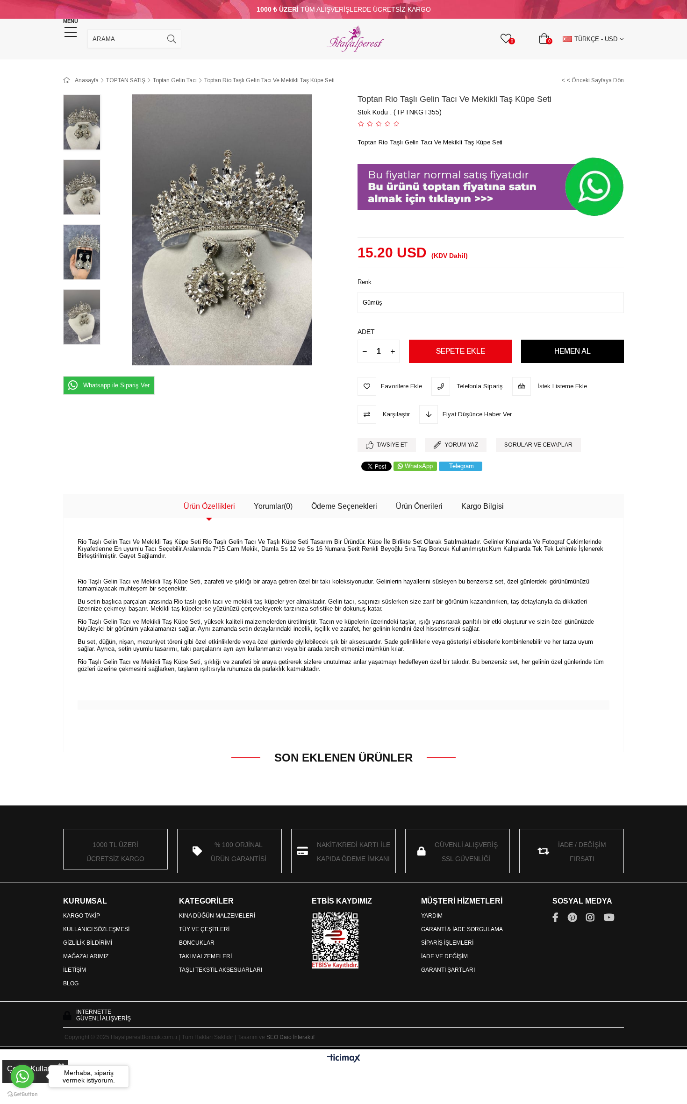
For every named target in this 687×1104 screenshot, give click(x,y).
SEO (272, 1037)
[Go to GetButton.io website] (22, 1094)
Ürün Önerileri (419, 506)
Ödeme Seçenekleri (344, 506)
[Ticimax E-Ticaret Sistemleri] (343, 1059)
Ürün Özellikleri (209, 506)
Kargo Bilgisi (482, 506)
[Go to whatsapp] (22, 1076)
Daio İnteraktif (297, 1037)
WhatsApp (419, 466)
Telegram (461, 466)
